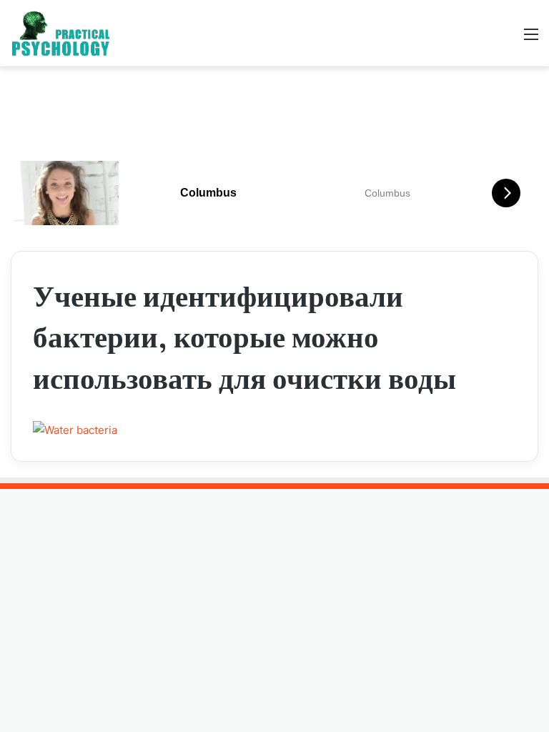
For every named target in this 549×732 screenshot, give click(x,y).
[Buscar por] (506, 39)
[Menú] (531, 39)
